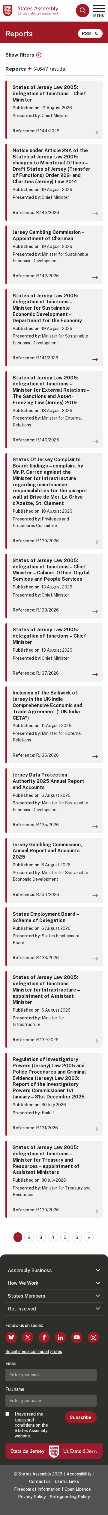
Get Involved (22, 1309)
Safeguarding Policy (70, 1496)
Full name (14, 1389)
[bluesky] (11, 1337)
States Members (26, 1296)
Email (10, 1363)
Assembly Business (30, 1270)
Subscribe (80, 1417)
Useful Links (67, 1481)
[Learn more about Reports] (30, 69)
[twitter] (27, 1337)
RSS (86, 33)
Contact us (40, 1481)
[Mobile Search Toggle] (82, 10)
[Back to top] (100, 1508)
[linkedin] (60, 1337)
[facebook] (44, 1337)
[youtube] (76, 1337)
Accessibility (79, 1474)
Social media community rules (33, 1351)
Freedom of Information (37, 1489)
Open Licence (77, 1489)
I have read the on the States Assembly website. (31, 1425)
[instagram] (93, 1337)
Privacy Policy (32, 1496)
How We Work (23, 1283)
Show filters (19, 55)
